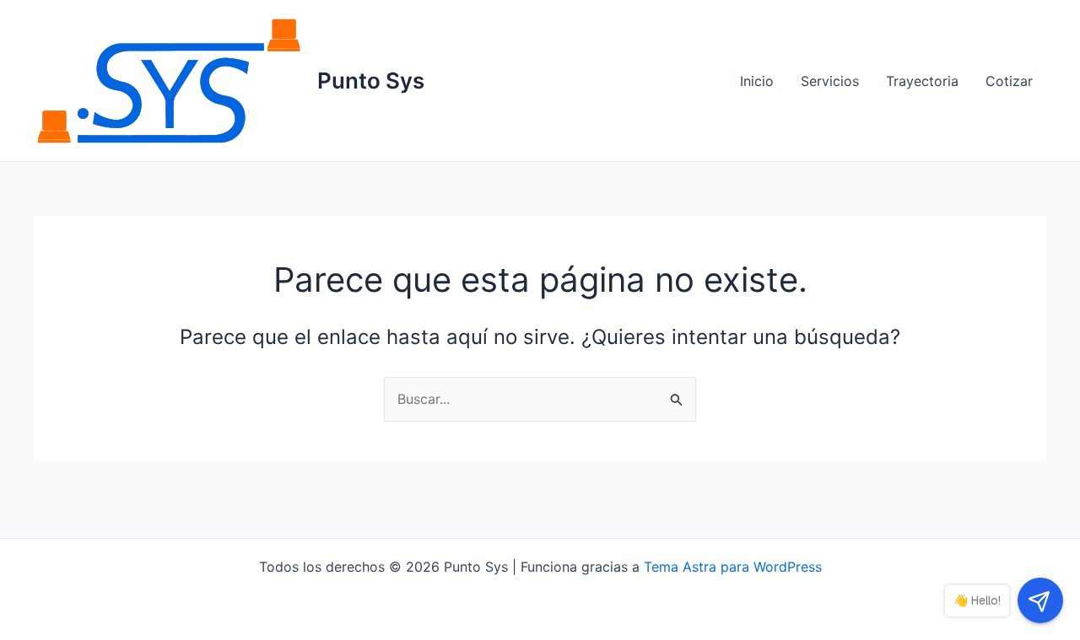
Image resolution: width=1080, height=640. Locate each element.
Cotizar (1009, 81)
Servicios (830, 81)
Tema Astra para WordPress (733, 566)
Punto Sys (370, 80)
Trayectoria (922, 81)
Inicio (757, 81)
